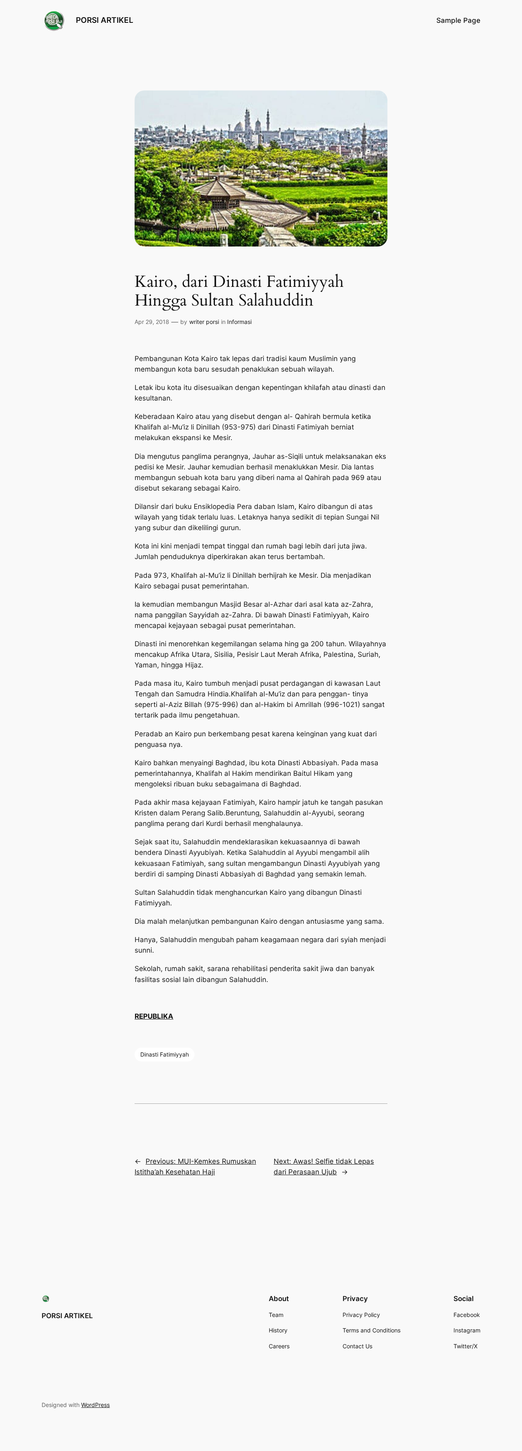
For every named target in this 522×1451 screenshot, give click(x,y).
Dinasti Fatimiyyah (164, 1054)
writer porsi (204, 321)
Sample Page (458, 20)
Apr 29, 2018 (152, 321)
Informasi (239, 321)
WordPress (95, 1404)
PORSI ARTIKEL (104, 20)
